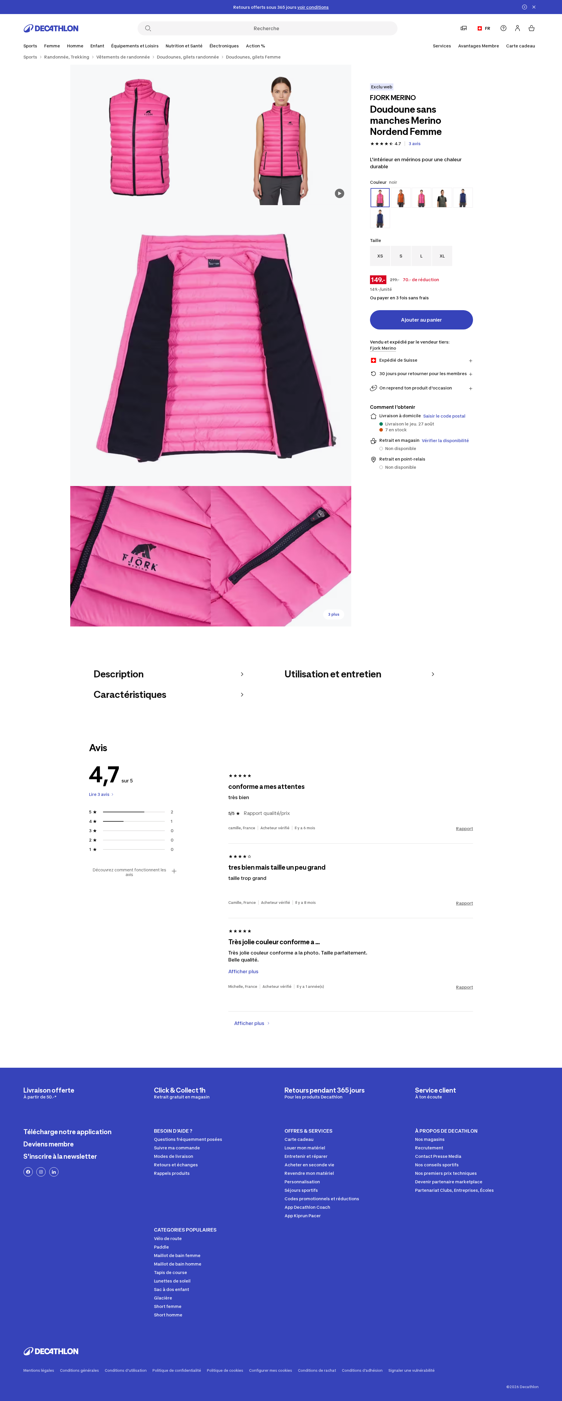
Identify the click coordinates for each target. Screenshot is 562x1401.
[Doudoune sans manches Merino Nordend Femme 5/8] (281, 556)
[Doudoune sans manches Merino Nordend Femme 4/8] (140, 556)
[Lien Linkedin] (54, 1172)
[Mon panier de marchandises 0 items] (532, 28)
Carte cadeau (520, 45)
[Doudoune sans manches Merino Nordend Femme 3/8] (210, 345)
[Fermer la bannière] (534, 7)
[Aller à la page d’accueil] (50, 28)
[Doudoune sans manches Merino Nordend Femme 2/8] (140, 135)
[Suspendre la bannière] (524, 7)
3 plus (333, 614)
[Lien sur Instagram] (41, 1172)
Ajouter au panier (421, 320)
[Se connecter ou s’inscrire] (517, 28)
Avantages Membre (478, 45)
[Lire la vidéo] (339, 193)
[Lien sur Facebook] (28, 1172)
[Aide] (503, 28)
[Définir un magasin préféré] (464, 28)
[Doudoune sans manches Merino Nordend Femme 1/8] (281, 135)
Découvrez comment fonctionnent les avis (129, 872)
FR (487, 28)
